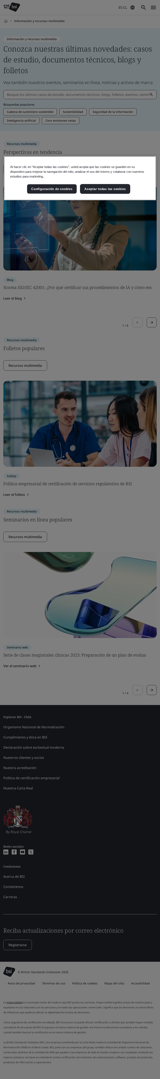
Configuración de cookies (51, 189)
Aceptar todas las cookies (105, 189)
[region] (80, 178)
